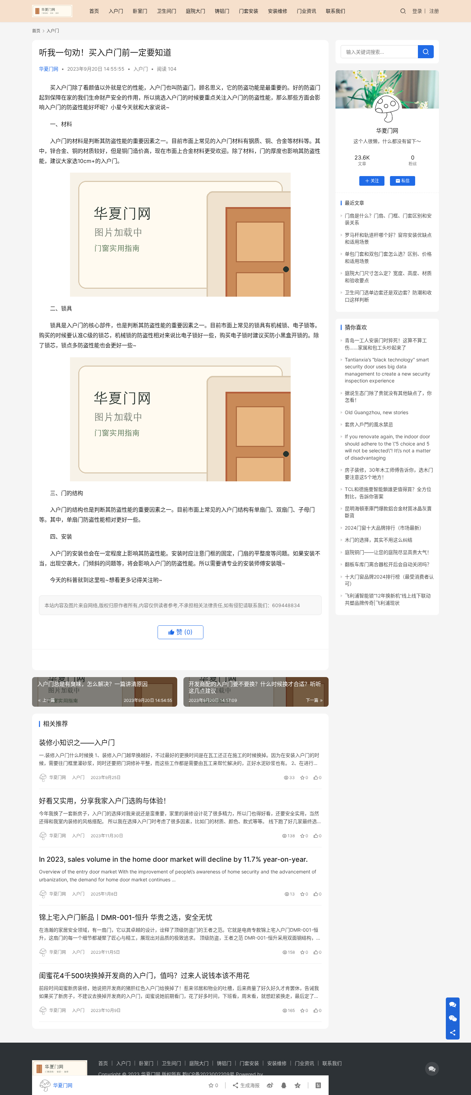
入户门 (116, 11)
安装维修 (277, 11)
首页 (94, 11)
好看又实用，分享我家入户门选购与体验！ (104, 801)
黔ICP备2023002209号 (208, 1074)
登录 (417, 11)
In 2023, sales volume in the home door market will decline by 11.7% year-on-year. (173, 859)
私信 (405, 180)
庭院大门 (195, 11)
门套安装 (248, 11)
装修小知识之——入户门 (77, 743)
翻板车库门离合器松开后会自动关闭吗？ (388, 564)
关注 (375, 180)
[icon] (432, 1069)
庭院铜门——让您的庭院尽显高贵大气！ (388, 552)
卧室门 (140, 11)
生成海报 (249, 1085)
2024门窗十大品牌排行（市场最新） (384, 528)
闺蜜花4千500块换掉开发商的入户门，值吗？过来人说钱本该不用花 (144, 976)
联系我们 (335, 11)
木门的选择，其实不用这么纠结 (378, 540)
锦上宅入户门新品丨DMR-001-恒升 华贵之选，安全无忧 (125, 917)
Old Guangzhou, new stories (376, 412)
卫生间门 (166, 11)
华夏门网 (48, 69)
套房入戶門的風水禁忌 (369, 424)
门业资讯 (306, 11)
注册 (434, 11)
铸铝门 (222, 11)
